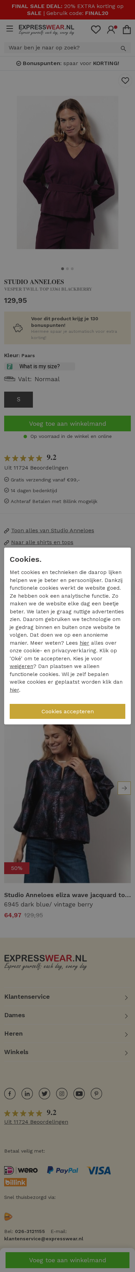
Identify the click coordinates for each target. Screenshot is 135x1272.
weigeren (21, 666)
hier (84, 643)
